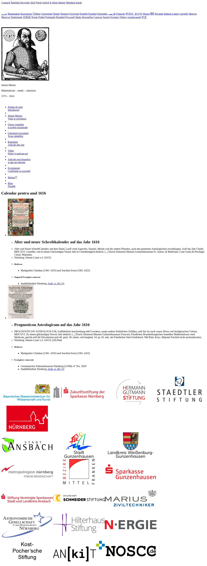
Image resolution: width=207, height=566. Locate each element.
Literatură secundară (18, 135)
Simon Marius (17, 117)
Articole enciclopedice (19, 161)
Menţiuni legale (74, 2)
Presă (39, 2)
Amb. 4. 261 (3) (56, 283)
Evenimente (19, 169)
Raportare (16, 143)
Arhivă (45, 2)
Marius (12, 177)
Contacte (5, 2)
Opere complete (18, 126)
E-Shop (54, 2)
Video (18, 152)
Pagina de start (15, 108)
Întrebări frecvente (20, 2)
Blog (11, 185)
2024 (32, 2)
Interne (61, 2)
